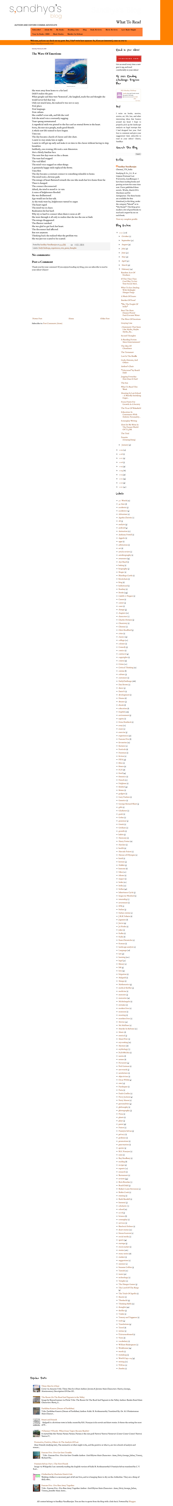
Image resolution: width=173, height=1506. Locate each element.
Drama (121, 698)
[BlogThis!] (77, 245)
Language (123, 950)
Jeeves (121, 923)
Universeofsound (126, 1334)
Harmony (123, 838)
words (121, 1351)
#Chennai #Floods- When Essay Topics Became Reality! (65, 1431)
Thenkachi (123, 1300)
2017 (121, 458)
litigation (122, 974)
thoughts (73, 248)
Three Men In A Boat (50, 1386)
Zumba (122, 1368)
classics (122, 637)
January (125, 445)
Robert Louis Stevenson (128, 1189)
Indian (121, 889)
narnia (121, 1056)
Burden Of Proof (128, 300)
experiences (55, 248)
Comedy (122, 647)
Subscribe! (36, 30)
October (125, 236)
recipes (121, 1165)
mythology (123, 1049)
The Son (124, 383)
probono (122, 1138)
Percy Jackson (124, 1097)
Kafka (121, 933)
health (121, 848)
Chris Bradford (125, 630)
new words (123, 1069)
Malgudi (122, 977)
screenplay (123, 1219)
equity (121, 718)
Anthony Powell (125, 534)
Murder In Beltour (75, 34)
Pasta (121, 1090)
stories (121, 1250)
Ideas (121, 872)
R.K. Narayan (124, 1151)
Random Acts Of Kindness (128, 273)
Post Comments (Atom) (52, 323)
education (123, 708)
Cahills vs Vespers (126, 596)
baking (121, 565)
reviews (122, 1178)
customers (123, 678)
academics (123, 511)
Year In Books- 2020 (40, 34)
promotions (123, 1141)
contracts (122, 654)
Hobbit (122, 865)
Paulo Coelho (124, 1093)
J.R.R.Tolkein (124, 916)
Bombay (122, 589)
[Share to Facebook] (81, 245)
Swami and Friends (49, 1420)
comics (121, 650)
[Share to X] (79, 245)
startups (122, 1243)
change (121, 609)
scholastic (123, 1206)
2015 (121, 466)
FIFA (121, 759)
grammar (122, 821)
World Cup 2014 (125, 1358)
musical (122, 1035)
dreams (122, 701)
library (121, 964)
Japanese (122, 920)
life (120, 967)
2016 (121, 462)
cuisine (121, 671)
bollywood (123, 586)
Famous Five (124, 739)
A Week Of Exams (128, 296)
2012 (121, 479)
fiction (121, 756)
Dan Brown (123, 684)
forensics (122, 776)
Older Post (105, 318)
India (121, 885)
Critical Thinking (126, 667)
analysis (122, 524)
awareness (123, 558)
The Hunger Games (127, 1284)
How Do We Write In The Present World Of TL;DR (130, 427)
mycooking (123, 1042)
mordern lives (124, 1018)
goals (121, 814)
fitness (121, 766)
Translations (124, 1324)
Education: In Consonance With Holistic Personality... (131, 414)
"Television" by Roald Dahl (130, 371)
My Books (60, 30)
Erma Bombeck (125, 722)
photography (124, 1110)
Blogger (132, 1501)
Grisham (122, 828)
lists (120, 971)
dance (121, 688)
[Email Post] (71, 245)
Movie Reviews (112, 30)
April (124, 261)
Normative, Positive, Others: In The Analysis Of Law (56, 1442)
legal (121, 960)
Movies (122, 1022)
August (125, 244)
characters (123, 616)
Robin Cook (124, 1192)
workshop (123, 1355)
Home (71, 318)
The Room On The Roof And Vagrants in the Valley (63, 1397)
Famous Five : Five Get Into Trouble (56, 1452)
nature (121, 1059)
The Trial (125, 433)
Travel (121, 1327)
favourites (123, 742)
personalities (124, 1104)
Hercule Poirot (125, 851)
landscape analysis (126, 947)
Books (121, 592)
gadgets (122, 793)
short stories (124, 1230)
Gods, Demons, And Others (129, 361)
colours (122, 644)
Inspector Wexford (126, 896)
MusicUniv (123, 1039)
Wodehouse (123, 1348)
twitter (121, 1331)
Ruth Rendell (124, 1199)
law (120, 954)
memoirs (122, 994)
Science (122, 1216)
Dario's (122, 691)
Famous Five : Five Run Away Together (57, 1485)
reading (122, 1161)
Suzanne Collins (125, 1267)
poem (67, 248)
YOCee (122, 1365)
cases (121, 606)
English (122, 712)
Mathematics (124, 984)
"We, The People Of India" (129, 305)
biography (123, 569)
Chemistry (123, 623)
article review (124, 552)
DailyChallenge (44, 248)
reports (122, 1168)
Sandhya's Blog (116, 9)
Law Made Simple (128, 30)
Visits (121, 1338)
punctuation (124, 1144)
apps (120, 541)
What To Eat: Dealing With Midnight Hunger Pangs (130, 290)
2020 (121, 233)
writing (122, 1361)
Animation (123, 531)
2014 (121, 470)
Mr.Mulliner (124, 1025)
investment (123, 902)
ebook (121, 705)
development (124, 695)
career (121, 603)
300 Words (123, 500)
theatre (122, 1297)
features (122, 746)
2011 (121, 483)
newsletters (123, 1073)
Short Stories (58, 34)
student (122, 1257)
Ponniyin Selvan (125, 1131)
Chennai (122, 626)
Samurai (122, 1202)
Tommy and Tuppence (128, 1317)
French (121, 780)
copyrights (123, 657)
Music (121, 1032)
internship (123, 899)
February (126, 269)
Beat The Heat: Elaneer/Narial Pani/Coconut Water (130, 313)
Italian (121, 909)
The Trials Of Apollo (127, 1293)
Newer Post (37, 318)
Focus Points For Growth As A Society (130, 403)
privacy (122, 1134)
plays (121, 1121)
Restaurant (123, 1175)
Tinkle (121, 1314)
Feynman (122, 753)
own (62, 248)
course (121, 661)
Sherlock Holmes (126, 1226)
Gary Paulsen (124, 797)
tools (121, 1321)
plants (121, 1117)
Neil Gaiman (124, 1066)
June (124, 253)
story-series (123, 1253)
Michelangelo (124, 1001)
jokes (121, 930)
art (120, 548)
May (124, 257)
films (121, 763)
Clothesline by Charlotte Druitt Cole (56, 1474)
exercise (122, 732)
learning (122, 957)
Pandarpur (123, 1086)
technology (123, 1277)
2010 (121, 487)
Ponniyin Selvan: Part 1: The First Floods (51, 1464)
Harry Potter (124, 841)
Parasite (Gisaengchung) (128, 438)
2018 (121, 454)
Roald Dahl (123, 1185)
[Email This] (76, 245)
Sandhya (125, 93)
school (121, 1209)
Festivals (122, 749)
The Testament (127, 352)
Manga (121, 981)
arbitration (123, 545)
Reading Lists (73, 30)
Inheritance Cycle (126, 892)
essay (121, 725)
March (125, 265)
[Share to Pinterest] (83, 245)
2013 (121, 474)
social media (124, 1236)
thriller (122, 1310)
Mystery (122, 1046)
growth (122, 831)
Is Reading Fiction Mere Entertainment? (130, 340)
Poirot (121, 1127)
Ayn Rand (123, 562)
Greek (121, 824)
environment (124, 715)
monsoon (122, 1012)
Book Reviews (96, 30)
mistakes (122, 1005)
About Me (48, 30)
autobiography (125, 555)
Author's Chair (127, 366)
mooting (122, 1015)
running (122, 1196)
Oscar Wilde (124, 1080)
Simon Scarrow (125, 1233)
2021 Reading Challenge (128, 90)
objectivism (123, 1076)
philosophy (123, 1107)
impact (121, 879)
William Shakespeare (127, 1344)
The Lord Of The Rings (129, 1288)
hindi (121, 858)
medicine (122, 991)
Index (121, 882)
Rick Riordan (124, 1182)
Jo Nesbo (122, 926)
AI (120, 521)
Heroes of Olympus (127, 855)
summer (122, 1264)
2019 (121, 450)
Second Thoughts (128, 336)
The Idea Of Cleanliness (126, 347)
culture (122, 674)
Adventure (123, 514)
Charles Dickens (125, 620)
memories (123, 998)
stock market (124, 1247)
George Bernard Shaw (128, 804)
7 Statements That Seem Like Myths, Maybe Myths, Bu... (131, 329)
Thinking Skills (125, 1304)
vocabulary (123, 1341)
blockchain (123, 579)
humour (122, 868)
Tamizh (122, 1270)
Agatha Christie (125, 517)
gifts (120, 807)
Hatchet (122, 845)
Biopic (121, 572)
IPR (120, 906)
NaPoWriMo (124, 1052)
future (121, 790)
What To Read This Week (129, 388)
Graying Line (126, 323)
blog (120, 582)
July (124, 248)
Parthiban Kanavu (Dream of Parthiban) (57, 1408)
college (122, 640)
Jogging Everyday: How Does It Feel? (129, 377)
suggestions (123, 1260)
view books (137, 100)
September (126, 240)
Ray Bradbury (124, 1158)
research (122, 1172)
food (121, 773)
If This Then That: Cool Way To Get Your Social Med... (129, 281)
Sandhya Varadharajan (127, 166)
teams (121, 1274)
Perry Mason (124, 1100)
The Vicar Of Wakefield (131, 408)
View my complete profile (126, 219)
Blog (85, 30)
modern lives (124, 1008)
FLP (120, 770)
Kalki (121, 937)
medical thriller (125, 988)
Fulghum (122, 783)
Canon (121, 599)
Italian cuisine (124, 913)
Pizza (121, 1114)
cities (121, 633)
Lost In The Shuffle (129, 356)
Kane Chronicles (125, 940)
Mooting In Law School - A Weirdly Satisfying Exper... (131, 395)
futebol (122, 787)
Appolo (122, 538)
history (122, 862)
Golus (121, 817)
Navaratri (123, 1063)
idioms (121, 875)
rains (121, 1155)
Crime (121, 664)
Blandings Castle (125, 575)
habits (121, 834)
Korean (122, 943)
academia (122, 507)
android (122, 528)
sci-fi (121, 1213)
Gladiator (123, 810)
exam (121, 729)
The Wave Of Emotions (131, 319)
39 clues (122, 504)
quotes (121, 1148)
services (122, 1223)
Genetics (122, 800)
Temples (122, 1281)
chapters (122, 613)
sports (121, 1240)
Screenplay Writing (129, 421)
